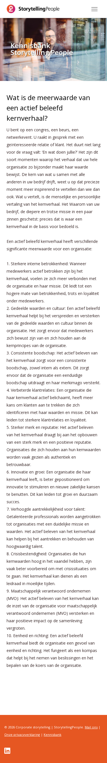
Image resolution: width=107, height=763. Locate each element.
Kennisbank (52, 734)
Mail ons (91, 727)
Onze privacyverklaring (22, 734)
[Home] (33, 9)
